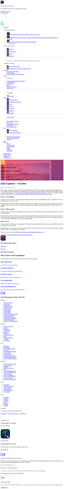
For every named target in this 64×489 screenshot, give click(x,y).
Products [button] (6, 27)
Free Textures (7, 353)
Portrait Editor (7, 311)
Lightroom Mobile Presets (10, 357)
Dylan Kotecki (24, 234)
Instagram (6, 398)
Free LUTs (6, 350)
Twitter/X (6, 401)
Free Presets (7, 347)
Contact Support (8, 373)
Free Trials (6, 346)
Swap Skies (7, 304)
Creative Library (8, 354)
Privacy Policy (14, 413)
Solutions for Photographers (10, 321)
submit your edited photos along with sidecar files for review (32, 192)
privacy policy (59, 484)
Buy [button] (5, 128)
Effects (5, 328)
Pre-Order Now (4, 12)
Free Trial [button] (6, 97)
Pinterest (6, 404)
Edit (31, 234)
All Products (7, 340)
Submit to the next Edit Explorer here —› (35, 232)
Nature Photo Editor (9, 315)
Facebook (6, 397)
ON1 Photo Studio (8, 337)
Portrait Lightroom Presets (10, 358)
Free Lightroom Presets (9, 348)
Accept (2, 487)
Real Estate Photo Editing (10, 318)
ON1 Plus (6, 339)
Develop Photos (8, 305)
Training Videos (8, 365)
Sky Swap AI (7, 330)
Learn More (3, 246)
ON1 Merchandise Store (10, 371)
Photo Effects (7, 310)
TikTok (5, 402)
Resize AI (6, 332)
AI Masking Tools (8, 307)
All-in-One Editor (8, 302)
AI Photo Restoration (9, 319)
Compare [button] (6, 70)
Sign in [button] (5, 142)
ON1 (6, 411)
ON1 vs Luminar (8, 378)
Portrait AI (6, 333)
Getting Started (7, 389)
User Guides (7, 392)
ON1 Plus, (9, 192)
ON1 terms (43, 470)
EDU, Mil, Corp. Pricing (10, 364)
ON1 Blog (6, 384)
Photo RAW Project (9, 368)
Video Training (7, 387)
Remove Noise (7, 308)
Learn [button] (5, 75)
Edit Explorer (17, 234)
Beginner (3, 234)
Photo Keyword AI (8, 335)
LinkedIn (6, 405)
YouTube (6, 400)
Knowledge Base (8, 390)
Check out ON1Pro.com (10, 372)
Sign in (21, 179)
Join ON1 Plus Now (6, 177)
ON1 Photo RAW (9, 234)
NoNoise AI (7, 329)
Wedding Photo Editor (9, 317)
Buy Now (3, 249)
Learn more (3, 179)
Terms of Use (22, 413)
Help (9, 413)
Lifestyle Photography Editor (11, 314)
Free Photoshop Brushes (10, 351)
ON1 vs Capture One (9, 375)
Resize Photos (7, 312)
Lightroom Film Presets (9, 355)
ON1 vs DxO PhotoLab (10, 376)
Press (5, 369)
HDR (5, 336)
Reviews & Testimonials (10, 379)
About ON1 (4, 413)
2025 (29, 234)
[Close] (1, 451)
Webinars (6, 366)
